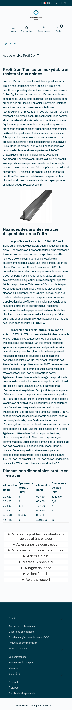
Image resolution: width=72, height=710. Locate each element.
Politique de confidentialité (23, 643)
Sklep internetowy (32, 705)
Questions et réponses (21, 632)
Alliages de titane (38, 568)
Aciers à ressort (38, 580)
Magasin (13, 668)
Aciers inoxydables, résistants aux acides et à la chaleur (38, 536)
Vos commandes (18, 657)
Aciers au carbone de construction (38, 550)
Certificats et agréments (22, 693)
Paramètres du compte (21, 662)
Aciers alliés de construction (37, 544)
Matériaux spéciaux (38, 562)
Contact (13, 682)
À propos (14, 687)
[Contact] (64, 3)
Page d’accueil (9, 43)
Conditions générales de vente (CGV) (29, 637)
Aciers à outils (38, 556)
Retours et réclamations (22, 626)
